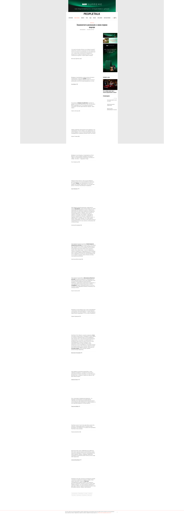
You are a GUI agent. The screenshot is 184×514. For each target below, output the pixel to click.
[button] (116, 98)
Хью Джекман (74, 188)
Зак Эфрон (73, 84)
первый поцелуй (79, 495)
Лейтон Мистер (74, 495)
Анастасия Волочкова (74, 493)
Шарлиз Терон (74, 379)
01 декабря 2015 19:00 (90, 29)
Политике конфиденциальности (104, 512)
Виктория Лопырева (75, 352)
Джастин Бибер (74, 406)
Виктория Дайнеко (81, 493)
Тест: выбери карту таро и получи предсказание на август (109, 91)
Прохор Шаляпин (84, 495)
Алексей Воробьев (75, 459)
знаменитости (90, 493)
